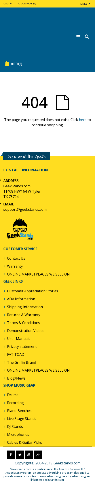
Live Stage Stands (21, 418)
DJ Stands (15, 426)
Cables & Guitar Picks (24, 442)
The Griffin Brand (21, 362)
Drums (12, 394)
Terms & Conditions (23, 322)
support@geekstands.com (25, 209)
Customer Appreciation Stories (32, 291)
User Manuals (18, 338)
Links (83, 3)
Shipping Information (25, 306)
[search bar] (86, 37)
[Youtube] (29, 455)
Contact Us (16, 258)
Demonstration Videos (25, 330)
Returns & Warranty (23, 314)
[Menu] (78, 37)
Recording (15, 402)
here (83, 119)
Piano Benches (19, 410)
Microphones (18, 434)
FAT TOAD (15, 354)
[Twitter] (20, 455)
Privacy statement (22, 346)
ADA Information (21, 298)
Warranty (15, 266)
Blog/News (16, 378)
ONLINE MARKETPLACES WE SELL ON (38, 274)
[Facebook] (11, 455)
